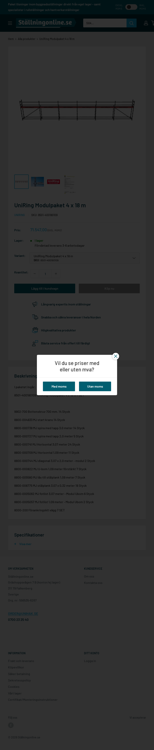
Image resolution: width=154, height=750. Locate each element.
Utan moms (95, 386)
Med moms (59, 386)
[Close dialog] (38, 625)
